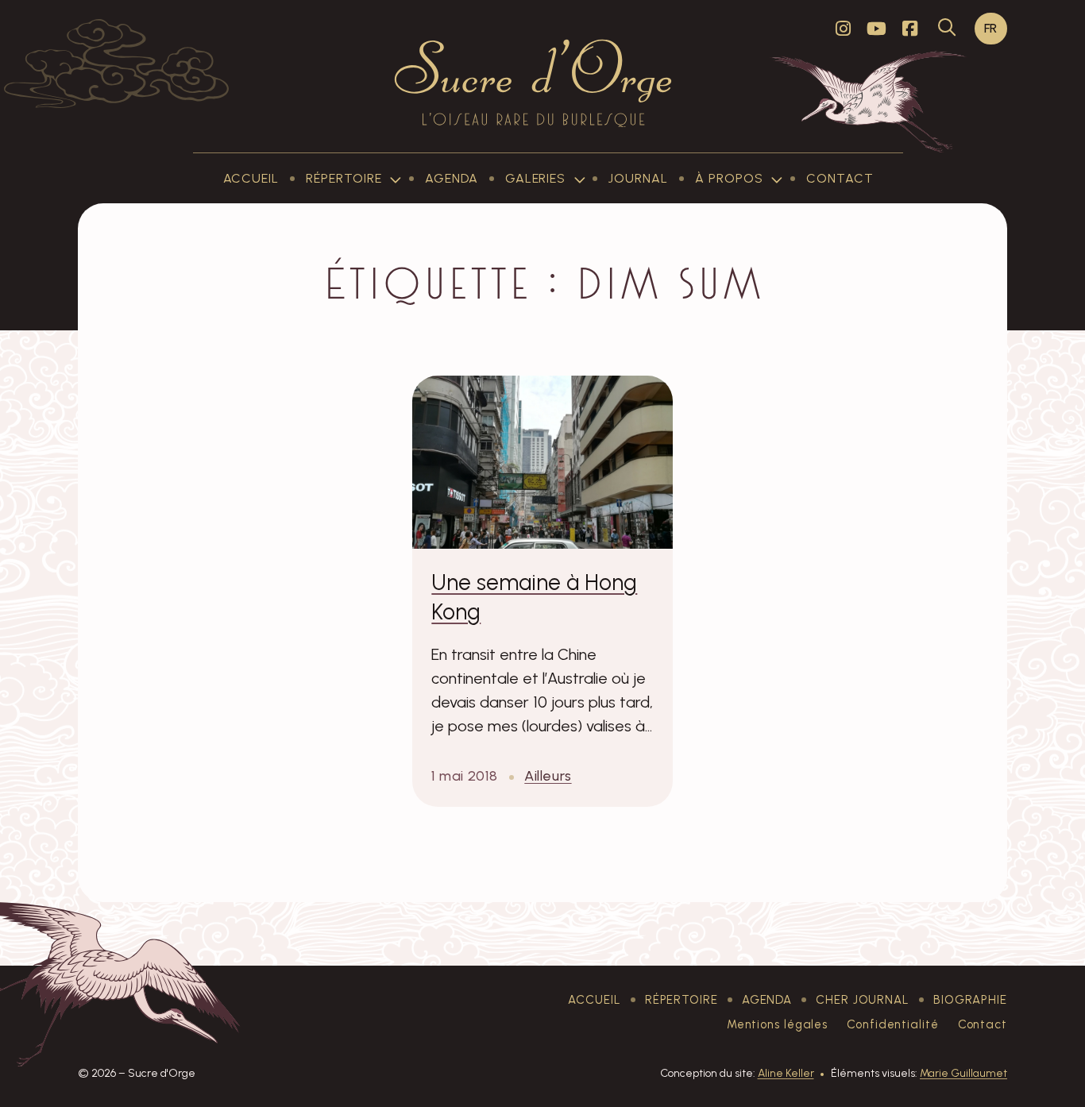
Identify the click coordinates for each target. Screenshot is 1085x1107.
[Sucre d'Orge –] (533, 82)
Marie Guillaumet (963, 1073)
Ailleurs (547, 776)
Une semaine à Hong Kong (534, 596)
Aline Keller (786, 1073)
